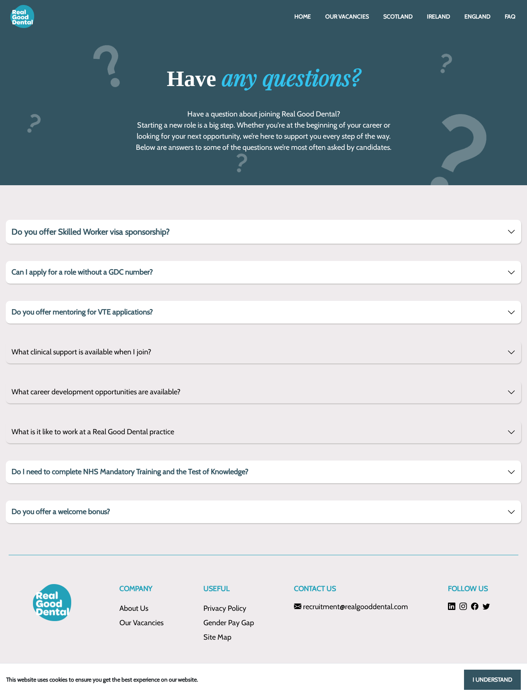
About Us (133, 608)
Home (302, 16)
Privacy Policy (224, 608)
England (477, 16)
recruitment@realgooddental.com (354, 606)
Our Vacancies (347, 16)
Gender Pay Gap (228, 622)
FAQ (510, 16)
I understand (492, 679)
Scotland (398, 16)
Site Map (217, 637)
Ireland (438, 16)
